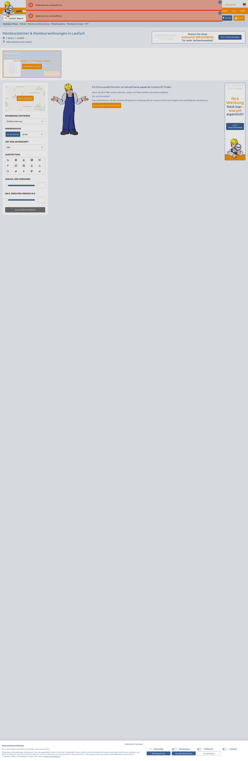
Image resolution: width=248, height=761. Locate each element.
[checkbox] (149, 749)
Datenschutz (129, 744)
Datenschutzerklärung (52, 756)
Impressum (139, 744)
